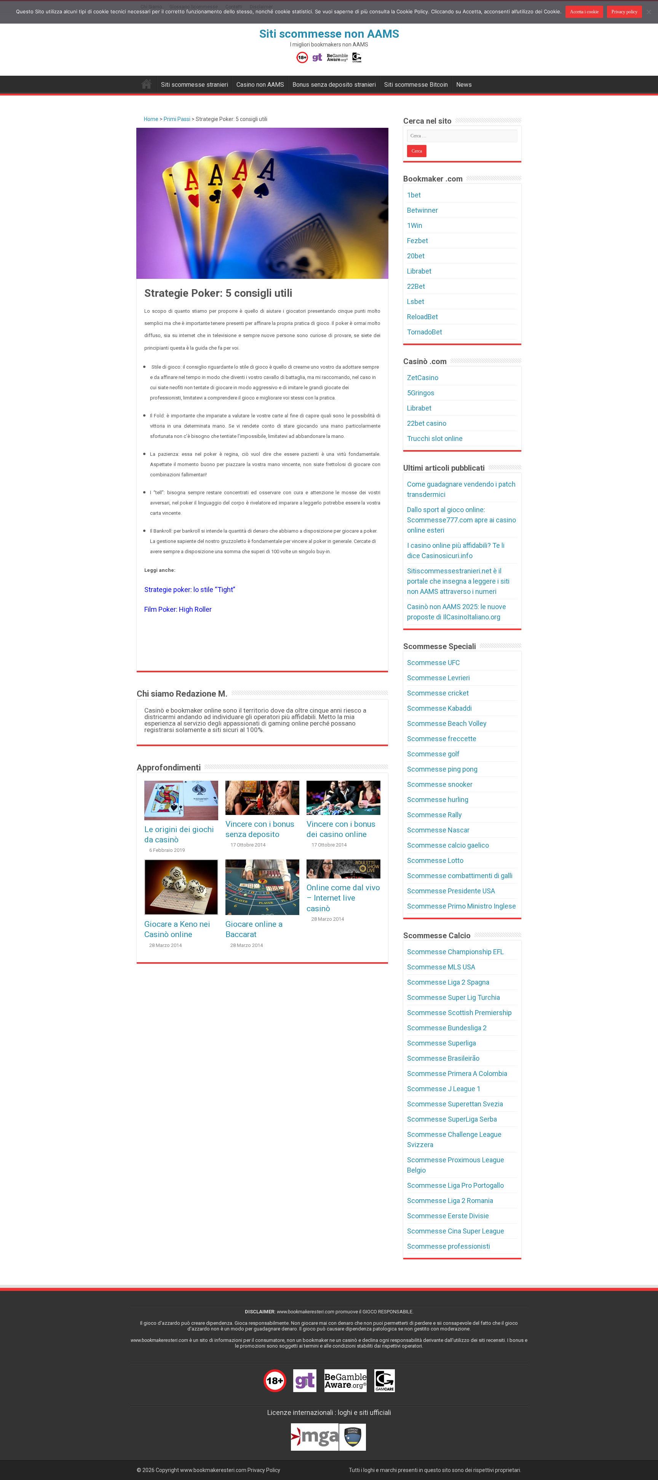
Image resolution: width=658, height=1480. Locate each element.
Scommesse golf (433, 754)
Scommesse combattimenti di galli (460, 876)
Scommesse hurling (437, 800)
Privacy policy (624, 11)
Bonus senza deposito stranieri (334, 84)
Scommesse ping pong (442, 769)
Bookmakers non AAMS (147, 84)
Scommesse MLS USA (441, 967)
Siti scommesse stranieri (194, 84)
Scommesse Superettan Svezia (455, 1104)
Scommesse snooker (440, 784)
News (464, 84)
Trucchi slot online (435, 438)
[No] (648, 12)
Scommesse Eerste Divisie (448, 1216)
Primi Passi (177, 119)
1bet (414, 195)
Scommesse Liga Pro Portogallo (455, 1185)
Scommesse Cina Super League (455, 1231)
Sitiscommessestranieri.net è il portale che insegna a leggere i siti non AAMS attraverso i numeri (458, 581)
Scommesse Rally (434, 815)
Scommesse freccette (441, 739)
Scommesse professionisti (448, 1246)
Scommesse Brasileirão (443, 1058)
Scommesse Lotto (435, 860)
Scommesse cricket (438, 693)
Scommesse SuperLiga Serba (452, 1119)
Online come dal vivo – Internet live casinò (343, 898)
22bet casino (426, 423)
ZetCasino (422, 378)
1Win (414, 225)
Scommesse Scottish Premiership (459, 1013)
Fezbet (417, 241)
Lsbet (415, 302)
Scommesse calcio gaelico (448, 845)
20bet (416, 256)
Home (150, 119)
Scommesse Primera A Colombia (457, 1073)
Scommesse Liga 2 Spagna (448, 982)
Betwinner (422, 210)
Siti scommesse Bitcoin (416, 84)
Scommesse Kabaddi (439, 708)
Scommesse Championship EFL (455, 952)
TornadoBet (424, 332)
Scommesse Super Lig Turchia (453, 997)
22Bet (416, 286)
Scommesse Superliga (441, 1043)
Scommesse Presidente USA (451, 891)
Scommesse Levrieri (438, 678)
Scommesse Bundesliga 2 (447, 1028)
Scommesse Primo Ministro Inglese (461, 906)
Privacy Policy (264, 1470)
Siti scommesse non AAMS (329, 33)
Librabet (419, 271)
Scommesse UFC (433, 663)
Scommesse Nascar (438, 830)
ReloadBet (422, 317)
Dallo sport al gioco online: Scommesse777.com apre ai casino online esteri (461, 520)
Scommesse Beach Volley (447, 723)
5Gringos (420, 393)
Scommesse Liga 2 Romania (450, 1201)
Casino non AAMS (260, 84)
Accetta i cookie (584, 11)
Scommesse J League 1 (444, 1089)
